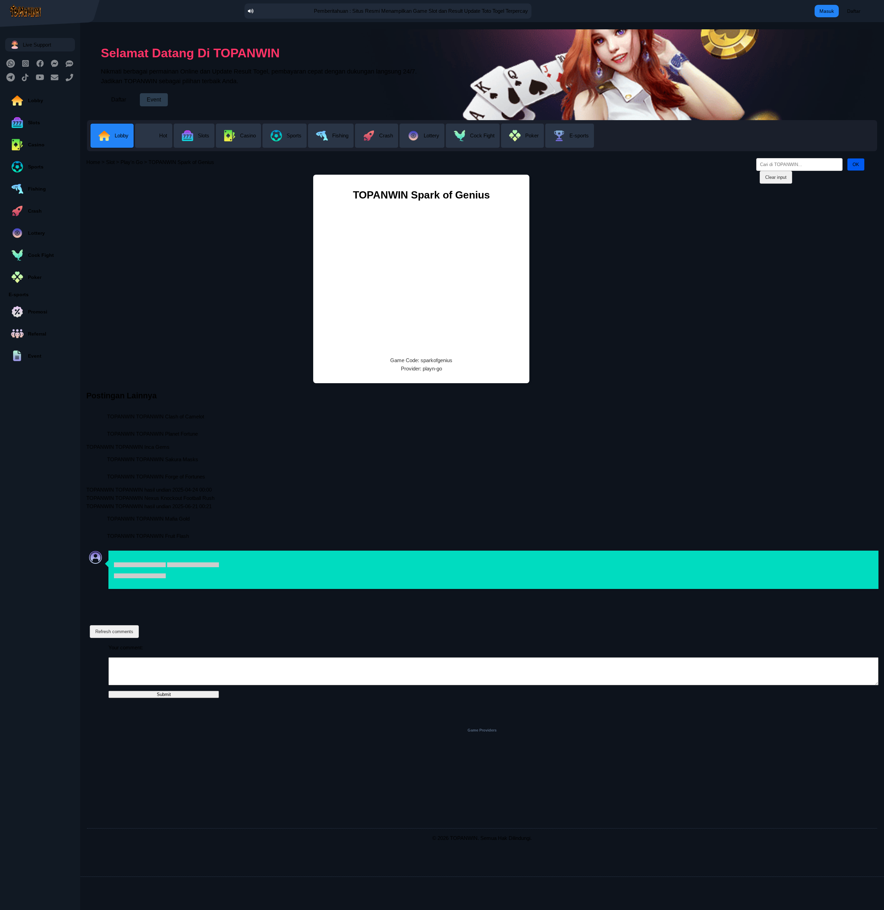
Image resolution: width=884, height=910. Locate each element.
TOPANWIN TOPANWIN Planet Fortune (152, 434)
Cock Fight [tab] (482, 135)
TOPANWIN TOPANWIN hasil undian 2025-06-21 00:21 (149, 506)
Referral (37, 334)
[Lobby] (112, 142)
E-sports (19, 294)
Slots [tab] (203, 135)
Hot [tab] (163, 135)
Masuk (826, 11)
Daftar (854, 11)
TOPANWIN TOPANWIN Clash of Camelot (155, 416)
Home (93, 162)
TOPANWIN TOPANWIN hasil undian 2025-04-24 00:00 (149, 490)
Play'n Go (132, 162)
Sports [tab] (294, 135)
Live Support (37, 45)
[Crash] (377, 142)
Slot (110, 162)
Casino (36, 144)
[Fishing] (331, 142)
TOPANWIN (464, 838)
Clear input (776, 177)
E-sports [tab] (579, 135)
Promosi (37, 311)
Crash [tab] (386, 135)
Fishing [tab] (340, 135)
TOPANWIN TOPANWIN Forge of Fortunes (156, 477)
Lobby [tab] (121, 135)
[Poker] (523, 142)
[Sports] (285, 142)
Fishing (37, 189)
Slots (34, 122)
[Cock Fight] (473, 142)
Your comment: (125, 647)
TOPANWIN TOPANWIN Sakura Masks (152, 459)
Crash (35, 211)
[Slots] (195, 142)
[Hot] (154, 142)
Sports (36, 167)
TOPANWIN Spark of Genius (421, 195)
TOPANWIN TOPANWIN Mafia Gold (148, 519)
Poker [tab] (532, 135)
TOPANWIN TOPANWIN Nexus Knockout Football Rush (150, 498)
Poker (34, 277)
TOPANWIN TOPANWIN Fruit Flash (148, 536)
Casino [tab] (248, 135)
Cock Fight (41, 255)
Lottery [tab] (431, 135)
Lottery (36, 233)
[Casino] (239, 142)
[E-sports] (569, 142)
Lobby (35, 100)
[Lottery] (423, 142)
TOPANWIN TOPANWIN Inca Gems (128, 447)
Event (34, 356)
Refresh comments (114, 631)
